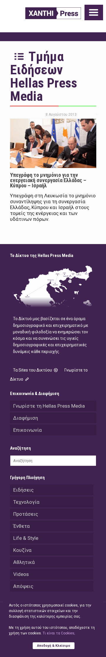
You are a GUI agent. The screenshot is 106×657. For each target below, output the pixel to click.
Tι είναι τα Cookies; (59, 633)
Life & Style (25, 538)
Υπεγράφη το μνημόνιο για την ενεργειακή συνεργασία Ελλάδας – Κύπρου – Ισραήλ (48, 180)
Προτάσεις (25, 514)
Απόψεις (23, 586)
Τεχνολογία (26, 502)
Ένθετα (21, 526)
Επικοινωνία (27, 430)
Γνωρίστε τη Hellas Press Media (49, 406)
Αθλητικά (24, 562)
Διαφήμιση (25, 418)
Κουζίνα (22, 550)
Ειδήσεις (23, 490)
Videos (21, 574)
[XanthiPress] (53, 13)
